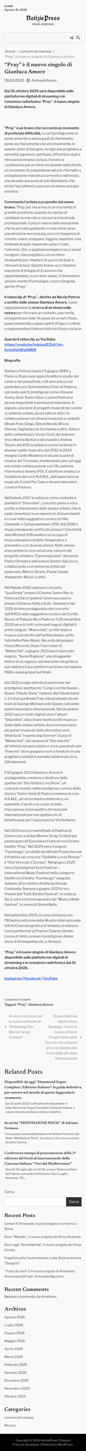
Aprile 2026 (13, 1349)
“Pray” (22, 1005)
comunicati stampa (17, 999)
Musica (9, 1425)
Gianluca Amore (40, 1005)
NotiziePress (43, 17)
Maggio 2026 (14, 1341)
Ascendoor (32, 1444)
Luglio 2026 (13, 1325)
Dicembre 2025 (16, 1381)
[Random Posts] (71, 38)
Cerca (9, 1192)
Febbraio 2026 (15, 1365)
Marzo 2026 (13, 1357)
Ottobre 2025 (15, 1396)
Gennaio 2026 (15, 1373)
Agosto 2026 (14, 1317)
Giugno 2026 (14, 1333)
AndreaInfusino (44, 80)
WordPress (65, 1444)
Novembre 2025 (17, 1388)
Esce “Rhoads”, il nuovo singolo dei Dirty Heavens (42, 1237)
